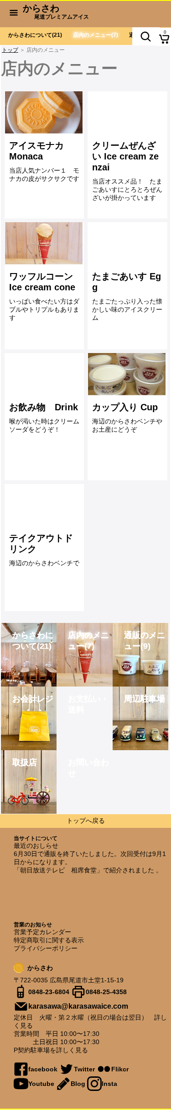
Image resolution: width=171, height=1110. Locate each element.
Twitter (84, 1069)
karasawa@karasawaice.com (78, 1006)
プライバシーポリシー (46, 948)
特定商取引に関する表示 (49, 940)
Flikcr (120, 1069)
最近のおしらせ (36, 845)
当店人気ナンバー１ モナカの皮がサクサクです (47, 161)
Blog (78, 1083)
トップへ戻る (86, 820)
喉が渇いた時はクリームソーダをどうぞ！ (44, 417)
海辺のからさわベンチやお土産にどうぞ (127, 417)
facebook (42, 1069)
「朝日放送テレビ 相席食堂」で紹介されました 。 (88, 870)
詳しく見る (72, 1050)
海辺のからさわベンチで (44, 550)
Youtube (41, 1083)
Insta (109, 1083)
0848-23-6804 (48, 992)
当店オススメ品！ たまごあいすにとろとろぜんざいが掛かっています (127, 170)
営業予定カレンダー (42, 932)
